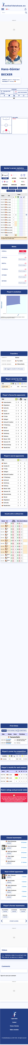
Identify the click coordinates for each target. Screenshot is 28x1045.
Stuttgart (6, 419)
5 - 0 (15, 743)
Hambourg (6, 433)
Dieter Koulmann (12, 890)
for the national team (12, 730)
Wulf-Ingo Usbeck (12, 851)
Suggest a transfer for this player (14, 369)
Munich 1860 (7, 439)
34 (15, 214)
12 (24, 485)
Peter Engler (11, 856)
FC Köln (6, 416)
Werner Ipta (5, 915)
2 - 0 (15, 740)
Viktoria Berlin (9, 227)
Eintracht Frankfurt (8, 422)
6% (24, 386)
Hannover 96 (7, 442)
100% (22, 386)
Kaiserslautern (7, 402)
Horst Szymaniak (12, 846)
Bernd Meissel (11, 861)
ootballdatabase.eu (15, 5)
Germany (12, 81)
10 (24, 469)
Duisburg (6, 436)
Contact (14, 1022)
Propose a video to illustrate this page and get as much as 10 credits (14, 956)
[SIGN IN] (25, 9)
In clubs (4, 730)
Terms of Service (14, 1026)
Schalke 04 (6, 413)
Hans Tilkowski (11, 875)
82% (26, 386)
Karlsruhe (6, 408)
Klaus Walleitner (5, 909)
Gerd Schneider (12, 895)
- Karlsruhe (8, 740)
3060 (18, 386)
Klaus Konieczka (12, 841)
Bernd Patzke (11, 880)
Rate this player (22, 253)
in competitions (22, 730)
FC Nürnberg (7, 425)
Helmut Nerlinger (23, 909)
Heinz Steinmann (12, 885)
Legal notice (14, 1018)
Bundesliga (5, 759)
